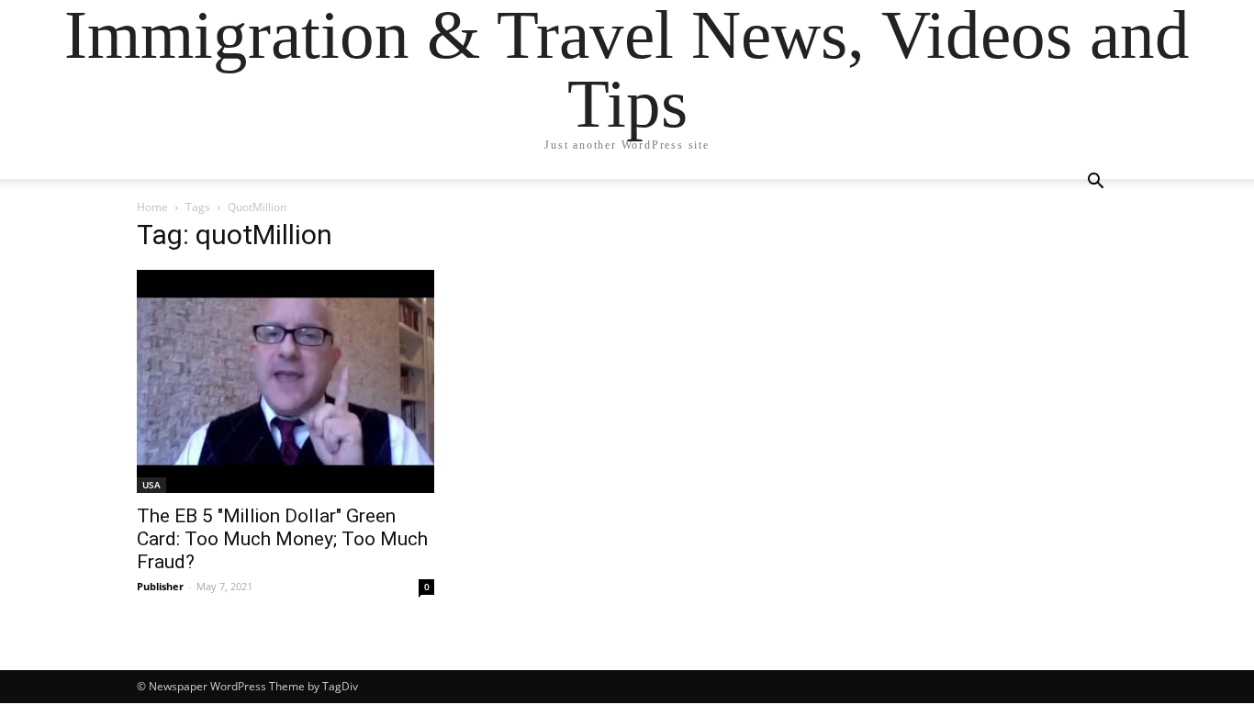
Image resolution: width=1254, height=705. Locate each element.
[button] (1095, 183)
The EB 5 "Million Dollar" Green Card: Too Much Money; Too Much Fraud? (282, 539)
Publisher (160, 586)
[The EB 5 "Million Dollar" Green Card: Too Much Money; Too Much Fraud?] (285, 381)
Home (152, 207)
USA (151, 484)
